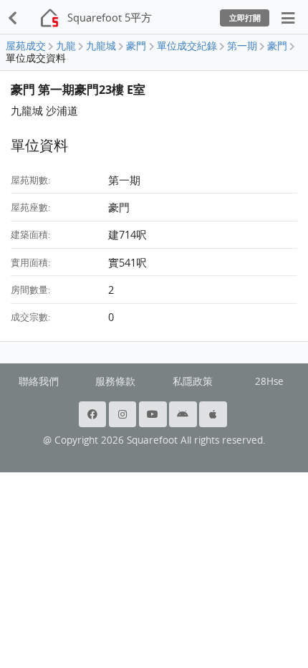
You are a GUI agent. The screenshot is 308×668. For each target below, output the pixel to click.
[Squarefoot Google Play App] (184, 414)
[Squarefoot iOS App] (214, 414)
